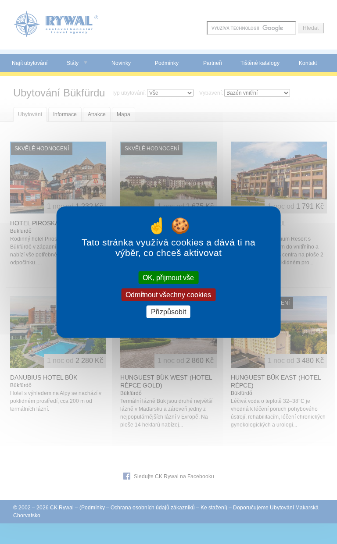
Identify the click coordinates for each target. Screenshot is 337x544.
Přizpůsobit (168, 312)
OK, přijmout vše (168, 277)
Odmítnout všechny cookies (168, 294)
